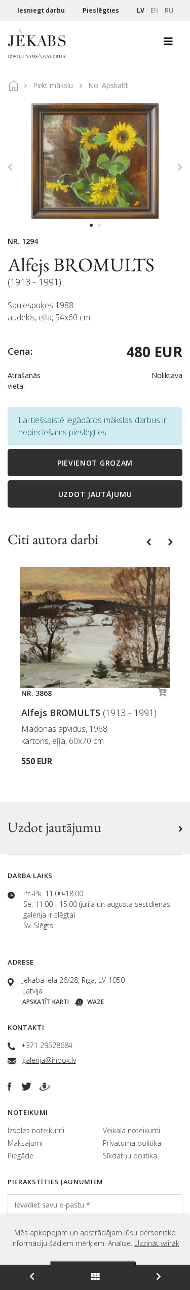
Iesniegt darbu (41, 10)
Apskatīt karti (45, 1001)
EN (154, 10)
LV (140, 10)
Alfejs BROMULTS (81, 264)
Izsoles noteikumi (36, 1130)
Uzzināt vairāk (156, 1243)
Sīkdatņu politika (130, 1155)
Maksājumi (25, 1143)
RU (169, 10)
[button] (150, 541)
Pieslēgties (102, 10)
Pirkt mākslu (53, 85)
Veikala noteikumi (131, 1130)
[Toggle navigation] (168, 44)
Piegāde (20, 1155)
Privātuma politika (132, 1143)
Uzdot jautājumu (95, 494)
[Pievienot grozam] (162, 694)
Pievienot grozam (95, 463)
